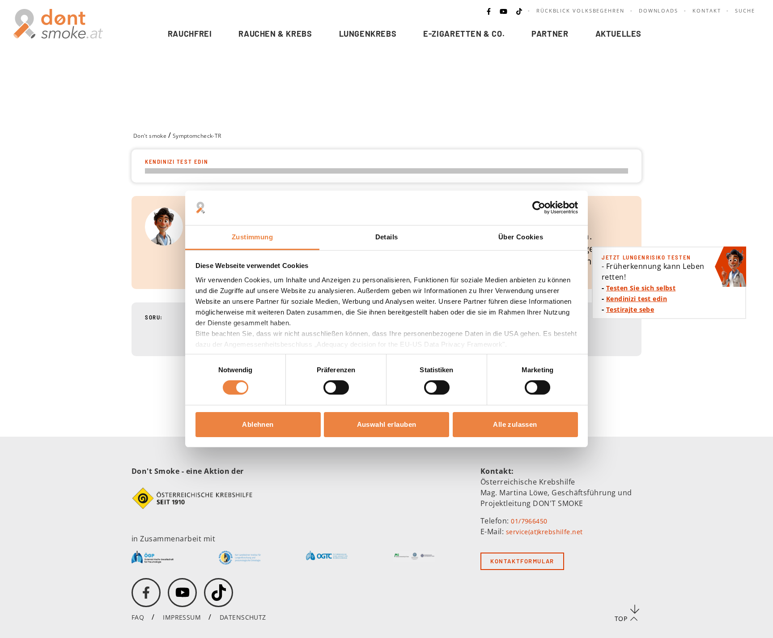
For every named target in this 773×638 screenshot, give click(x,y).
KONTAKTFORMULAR (522, 561)
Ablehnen (257, 424)
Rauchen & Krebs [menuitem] (275, 33)
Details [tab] (386, 237)
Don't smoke (149, 136)
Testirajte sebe (630, 309)
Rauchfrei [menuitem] (190, 33)
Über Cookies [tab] (520, 237)
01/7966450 (529, 521)
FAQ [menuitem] (138, 617)
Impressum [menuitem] (182, 617)
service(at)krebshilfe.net (544, 531)
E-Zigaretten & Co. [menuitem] (464, 33)
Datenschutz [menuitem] (243, 617)
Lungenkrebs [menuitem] (368, 33)
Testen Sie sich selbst (640, 288)
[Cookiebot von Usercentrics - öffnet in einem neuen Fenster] (539, 207)
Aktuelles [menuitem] (618, 33)
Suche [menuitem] (745, 10)
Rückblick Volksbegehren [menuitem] (580, 10)
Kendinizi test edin (636, 298)
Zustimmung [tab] (252, 237)
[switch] (330, 387)
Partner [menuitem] (549, 33)
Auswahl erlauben (386, 424)
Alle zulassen (515, 424)
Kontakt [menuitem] (706, 10)
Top (621, 618)
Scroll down (634, 609)
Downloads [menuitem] (658, 10)
